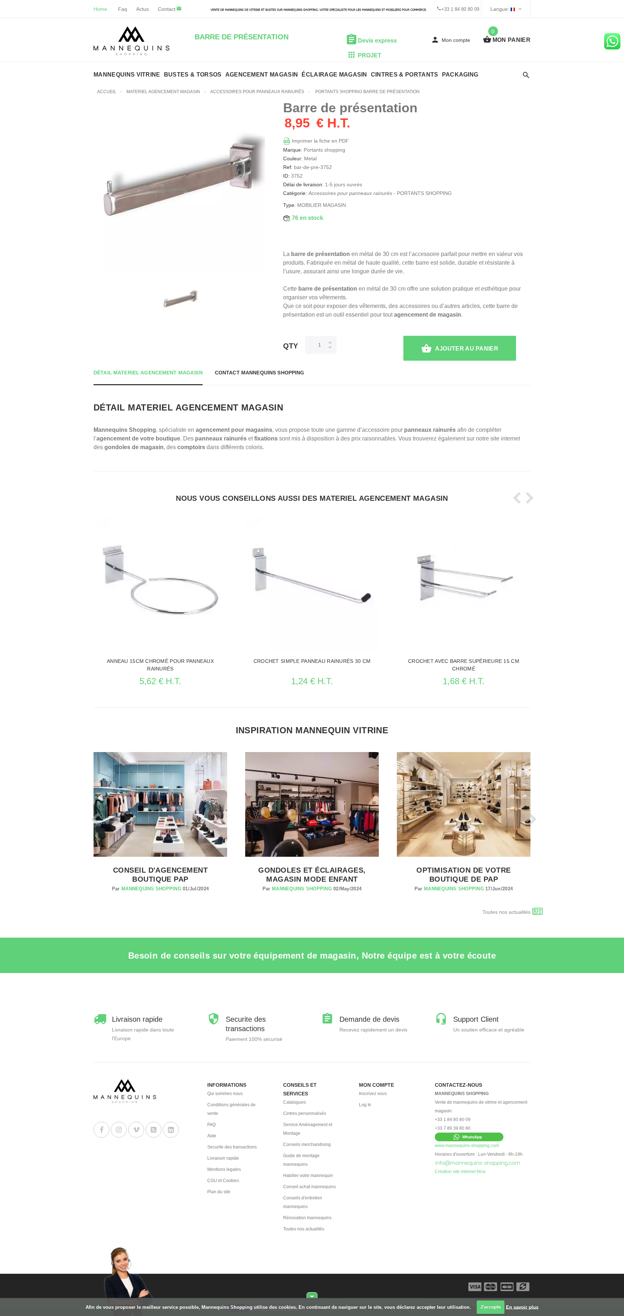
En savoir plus (522, 1307)
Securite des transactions (232, 1147)
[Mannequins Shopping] (131, 40)
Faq (122, 9)
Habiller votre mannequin (308, 1175)
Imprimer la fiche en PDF (319, 141)
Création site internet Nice (460, 1171)
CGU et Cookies (223, 1180)
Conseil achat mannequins (309, 1186)
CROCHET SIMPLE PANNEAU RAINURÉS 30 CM (312, 661)
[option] (179, 301)
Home (100, 9)
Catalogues (294, 1102)
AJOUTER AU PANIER (466, 349)
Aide (211, 1135)
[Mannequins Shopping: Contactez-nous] (478, 1162)
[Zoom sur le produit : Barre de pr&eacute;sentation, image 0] (179, 301)
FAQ (211, 1124)
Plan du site (218, 1191)
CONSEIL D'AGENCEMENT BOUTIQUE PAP (160, 874)
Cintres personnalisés (304, 1113)
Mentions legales (224, 1169)
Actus (142, 9)
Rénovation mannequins (307, 1217)
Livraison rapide (223, 1158)
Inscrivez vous (373, 1093)
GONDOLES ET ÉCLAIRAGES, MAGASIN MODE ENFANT (311, 874)
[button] (469, 1137)
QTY (290, 346)
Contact (167, 9)
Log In (365, 1104)
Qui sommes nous (225, 1093)
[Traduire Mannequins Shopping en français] (513, 9)
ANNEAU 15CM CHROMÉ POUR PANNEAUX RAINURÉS (160, 665)
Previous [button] (515, 498)
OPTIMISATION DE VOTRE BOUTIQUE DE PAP (463, 874)
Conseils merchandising (307, 1144)
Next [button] (528, 498)
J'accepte (490, 1307)
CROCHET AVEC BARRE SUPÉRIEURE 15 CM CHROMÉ (463, 665)
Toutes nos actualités (506, 912)
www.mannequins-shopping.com (467, 1145)
